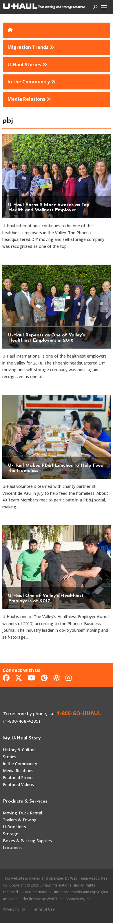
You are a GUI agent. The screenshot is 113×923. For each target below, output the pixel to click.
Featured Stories (18, 777)
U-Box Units (14, 826)
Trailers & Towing (20, 820)
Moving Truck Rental (22, 813)
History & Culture (19, 749)
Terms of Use (43, 909)
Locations (12, 847)
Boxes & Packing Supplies (27, 840)
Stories (9, 756)
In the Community (20, 763)
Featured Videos (18, 784)
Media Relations (18, 770)
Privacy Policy (14, 909)
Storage (10, 833)
